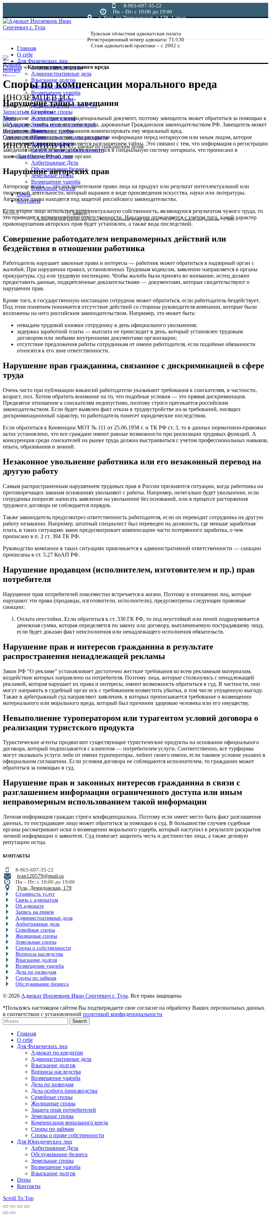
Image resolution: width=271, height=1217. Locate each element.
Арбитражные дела (38, 924)
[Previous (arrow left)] (5, 1213)
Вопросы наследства (39, 954)
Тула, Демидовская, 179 (44, 888)
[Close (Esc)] (5, 1206)
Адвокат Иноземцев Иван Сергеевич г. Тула (74, 996)
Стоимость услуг (35, 894)
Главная (12, 67)
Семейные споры (35, 930)
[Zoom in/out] (27, 1206)
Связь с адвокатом (37, 900)
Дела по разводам (36, 972)
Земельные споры (36, 942)
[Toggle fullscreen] (20, 1206)
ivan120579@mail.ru (40, 876)
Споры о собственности (43, 948)
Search (79, 1021)
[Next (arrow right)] (13, 1213)
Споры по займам (36, 978)
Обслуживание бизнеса (42, 984)
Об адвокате (30, 906)
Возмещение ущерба (40, 966)
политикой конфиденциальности (122, 1014)
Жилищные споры (36, 936)
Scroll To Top (18, 1198)
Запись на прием (35, 912)
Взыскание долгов (36, 960)
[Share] (13, 1206)
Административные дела (44, 918)
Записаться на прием (28, 112)
